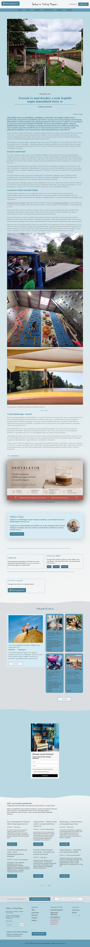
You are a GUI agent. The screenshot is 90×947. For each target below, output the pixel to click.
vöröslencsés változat (60, 203)
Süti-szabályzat (55, 918)
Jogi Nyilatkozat (55, 917)
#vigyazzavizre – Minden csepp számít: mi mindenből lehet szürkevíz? (54, 634)
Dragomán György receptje (16, 203)
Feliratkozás (45, 775)
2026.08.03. (76, 636)
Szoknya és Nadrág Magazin (52, 637)
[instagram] (76, 915)
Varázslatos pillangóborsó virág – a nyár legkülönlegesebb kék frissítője (53, 674)
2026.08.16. (11, 649)
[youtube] (79, 915)
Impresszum (73, 4)
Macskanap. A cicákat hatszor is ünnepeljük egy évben (73, 633)
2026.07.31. (62, 855)
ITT (37, 195)
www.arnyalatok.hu (39, 502)
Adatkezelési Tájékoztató (54, 913)
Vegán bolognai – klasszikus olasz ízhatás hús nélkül (70, 851)
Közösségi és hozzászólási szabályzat (54, 922)
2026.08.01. (36, 857)
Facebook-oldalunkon (33, 563)
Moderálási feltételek (56, 910)
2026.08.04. (49, 638)
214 (49, 885)
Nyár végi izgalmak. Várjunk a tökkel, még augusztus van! (24, 646)
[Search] (22, 925)
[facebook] (73, 915)
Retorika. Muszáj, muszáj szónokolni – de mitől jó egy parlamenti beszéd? (73, 673)
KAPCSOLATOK (48, 10)
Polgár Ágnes (22, 649)
